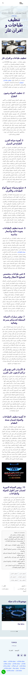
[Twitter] (21, 655)
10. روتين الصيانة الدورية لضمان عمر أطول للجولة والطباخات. (15, 566)
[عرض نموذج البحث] (3, 3)
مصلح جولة (21, 624)
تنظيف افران (22, 573)
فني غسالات (15, 665)
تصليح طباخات (14, 15)
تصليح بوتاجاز (6, 665)
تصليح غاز (22, 668)
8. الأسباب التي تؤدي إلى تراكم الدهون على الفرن (14, 558)
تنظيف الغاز (13, 577)
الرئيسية (17, 650)
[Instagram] (18, 655)
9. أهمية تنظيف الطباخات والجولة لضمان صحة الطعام (14, 562)
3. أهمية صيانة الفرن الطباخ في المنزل (14, 539)
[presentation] (14, 613)
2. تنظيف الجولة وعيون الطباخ (17, 537)
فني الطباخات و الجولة (22, 588)
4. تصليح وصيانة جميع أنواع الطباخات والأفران (15, 542)
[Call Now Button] (3, 672)
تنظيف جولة (23, 580)
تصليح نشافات (7, 663)
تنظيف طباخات (14, 580)
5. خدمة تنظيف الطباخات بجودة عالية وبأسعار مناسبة (15, 546)
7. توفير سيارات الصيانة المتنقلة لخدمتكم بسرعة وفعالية (14, 554)
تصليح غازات (5, 587)
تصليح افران (18, 670)
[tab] (15, 631)
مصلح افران (22, 665)
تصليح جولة (16, 668)
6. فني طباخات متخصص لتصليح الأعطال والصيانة (14, 550)
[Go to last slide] (24, 617)
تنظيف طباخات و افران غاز (17, 535)
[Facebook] (25, 655)
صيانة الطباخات (21, 252)
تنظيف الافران (14, 573)
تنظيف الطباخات (22, 577)
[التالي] (4, 617)
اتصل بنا (11, 650)
